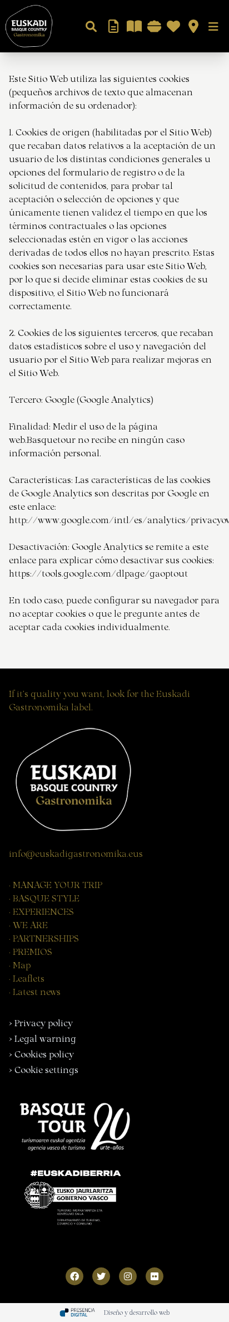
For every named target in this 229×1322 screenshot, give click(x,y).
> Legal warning (42, 1038)
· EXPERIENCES (41, 911)
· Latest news (35, 991)
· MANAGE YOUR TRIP (55, 884)
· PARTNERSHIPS (44, 937)
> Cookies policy (41, 1053)
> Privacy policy (41, 1022)
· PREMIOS (30, 951)
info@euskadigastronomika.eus (76, 853)
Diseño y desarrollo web (137, 1312)
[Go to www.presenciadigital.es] (77, 1313)
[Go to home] (26, 26)
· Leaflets (26, 977)
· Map (20, 964)
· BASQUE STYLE (44, 897)
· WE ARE (28, 924)
